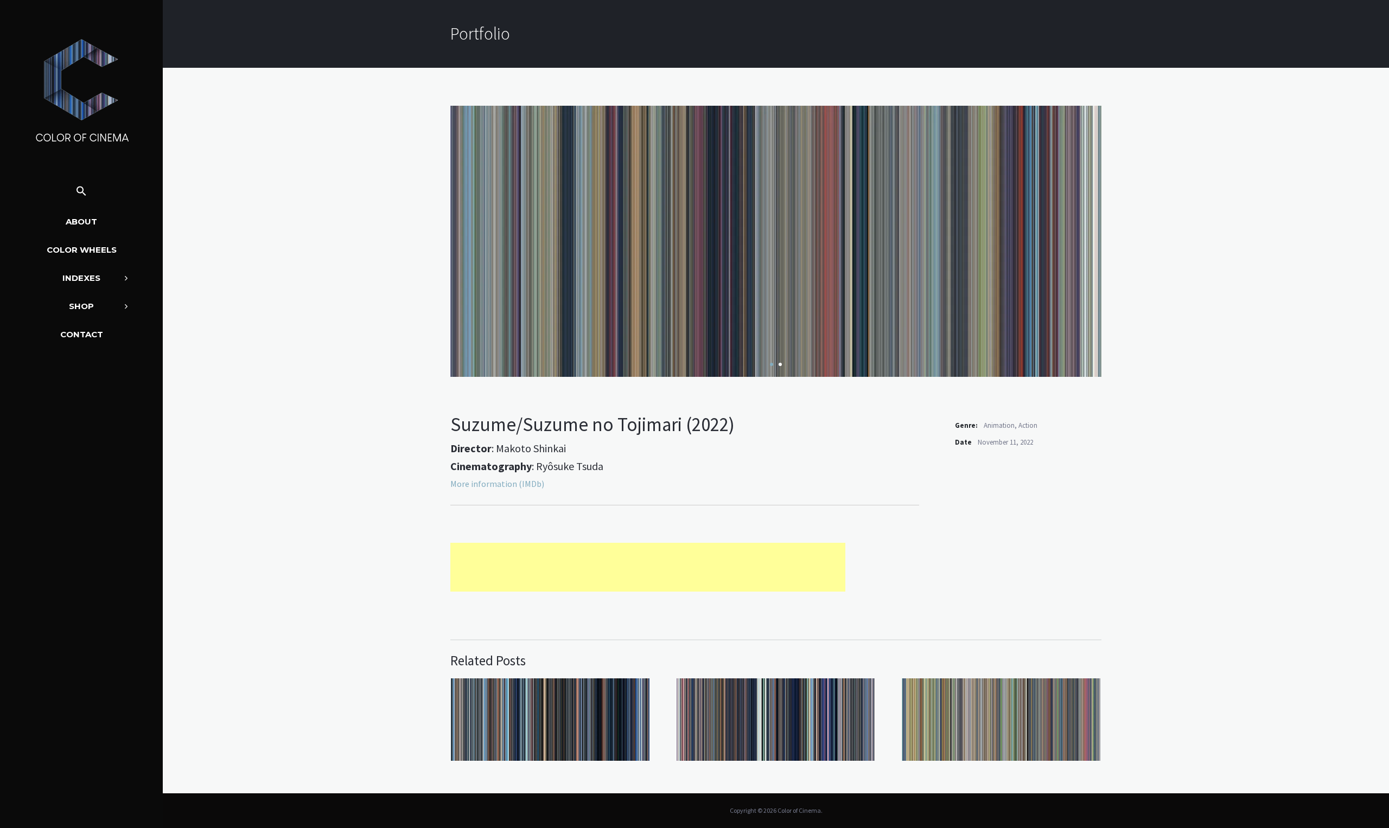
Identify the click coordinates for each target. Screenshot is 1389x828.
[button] (81, 192)
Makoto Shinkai (531, 448)
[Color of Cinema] (81, 90)
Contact (81, 334)
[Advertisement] (647, 567)
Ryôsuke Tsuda (569, 466)
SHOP (81, 306)
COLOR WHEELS (82, 250)
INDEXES (81, 278)
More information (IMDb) (497, 483)
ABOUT (81, 221)
